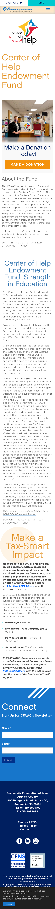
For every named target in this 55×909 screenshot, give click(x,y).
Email (6, 743)
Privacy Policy (28, 825)
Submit (8, 760)
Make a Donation (27, 164)
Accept (9, 904)
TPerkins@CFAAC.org (20, 586)
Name (6, 728)
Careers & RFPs (27, 822)
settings (38, 899)
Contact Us (27, 829)
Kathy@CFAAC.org (14, 671)
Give (41, 2)
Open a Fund (14, 2)
